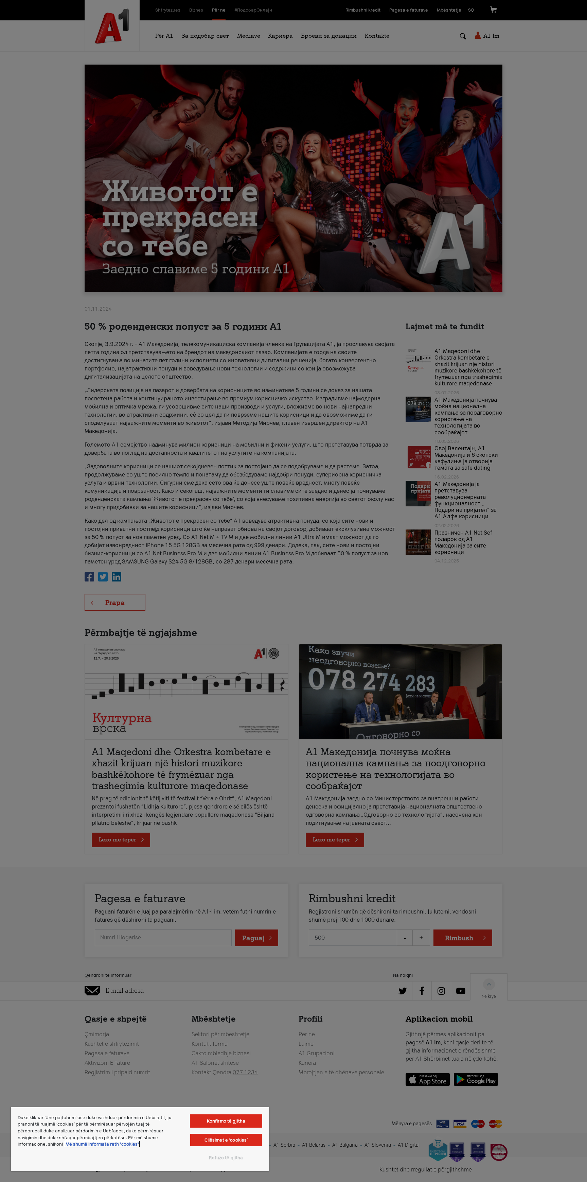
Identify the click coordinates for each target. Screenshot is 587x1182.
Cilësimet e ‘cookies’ (226, 1140)
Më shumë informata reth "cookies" (102, 1144)
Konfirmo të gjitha (226, 1121)
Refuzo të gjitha (226, 1157)
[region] (140, 1139)
